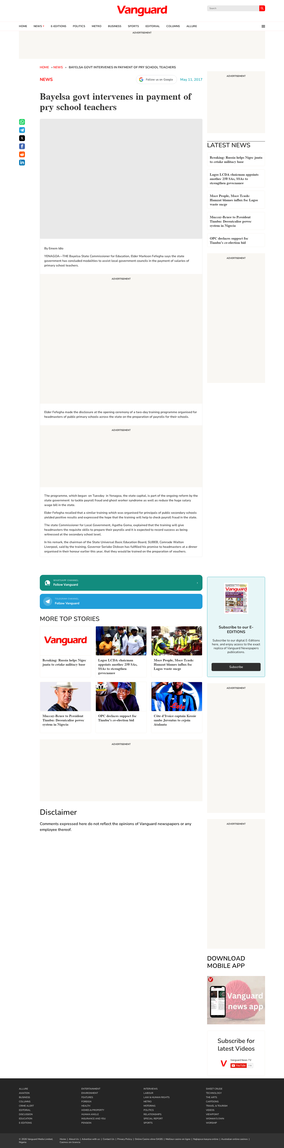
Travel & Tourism (216, 1105)
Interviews (150, 1088)
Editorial (152, 26)
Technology (214, 1093)
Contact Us (108, 1139)
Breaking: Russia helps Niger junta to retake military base (236, 159)
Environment (89, 1093)
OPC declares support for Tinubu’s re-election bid (229, 240)
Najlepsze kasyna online (205, 1139)
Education (25, 1118)
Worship (211, 1122)
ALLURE (191, 26)
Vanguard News (142, 10)
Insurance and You (93, 1118)
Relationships (152, 1114)
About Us (74, 1139)
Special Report (153, 1118)
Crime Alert (26, 1105)
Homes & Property (92, 1110)
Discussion (26, 1114)
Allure (23, 1088)
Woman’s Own (215, 1118)
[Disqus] (121, 891)
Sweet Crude (214, 1088)
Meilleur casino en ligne (178, 1139)
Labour (148, 1093)
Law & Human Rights (156, 1097)
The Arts (211, 1097)
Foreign (86, 1101)
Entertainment (90, 1088)
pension (86, 1122)
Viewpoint (212, 1114)
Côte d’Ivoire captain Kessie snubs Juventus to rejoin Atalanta (175, 720)
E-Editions (25, 1122)
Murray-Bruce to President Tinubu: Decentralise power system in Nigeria (231, 221)
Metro (96, 26)
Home (23, 26)
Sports (133, 26)
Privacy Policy (124, 1139)
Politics (79, 26)
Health (85, 1105)
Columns (173, 26)
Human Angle (90, 1114)
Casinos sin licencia (70, 1142)
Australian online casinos (234, 1139)
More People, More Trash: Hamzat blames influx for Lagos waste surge (234, 199)
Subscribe (236, 667)
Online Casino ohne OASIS (149, 1139)
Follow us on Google (159, 79)
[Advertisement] (121, 339)
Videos (210, 1110)
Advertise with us (91, 1139)
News (38, 26)
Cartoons (212, 1101)
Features (87, 1097)
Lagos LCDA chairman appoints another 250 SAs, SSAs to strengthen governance (234, 178)
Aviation (24, 1093)
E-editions (58, 26)
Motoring (150, 1105)
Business (114, 26)
